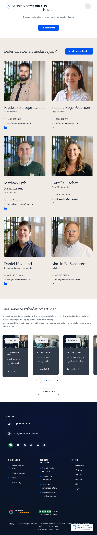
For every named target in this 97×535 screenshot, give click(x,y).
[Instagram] (31, 445)
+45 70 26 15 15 (22, 424)
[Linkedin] (18, 445)
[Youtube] (37, 445)
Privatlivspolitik (54, 530)
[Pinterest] (44, 445)
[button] (57, 380)
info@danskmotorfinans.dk (26, 433)
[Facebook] (24, 445)
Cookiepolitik (42, 530)
